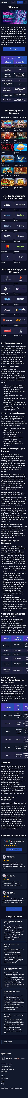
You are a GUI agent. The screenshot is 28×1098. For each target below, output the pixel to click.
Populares (4, 117)
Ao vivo (11, 117)
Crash (16, 117)
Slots (23, 117)
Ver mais (14, 909)
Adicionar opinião (14, 849)
